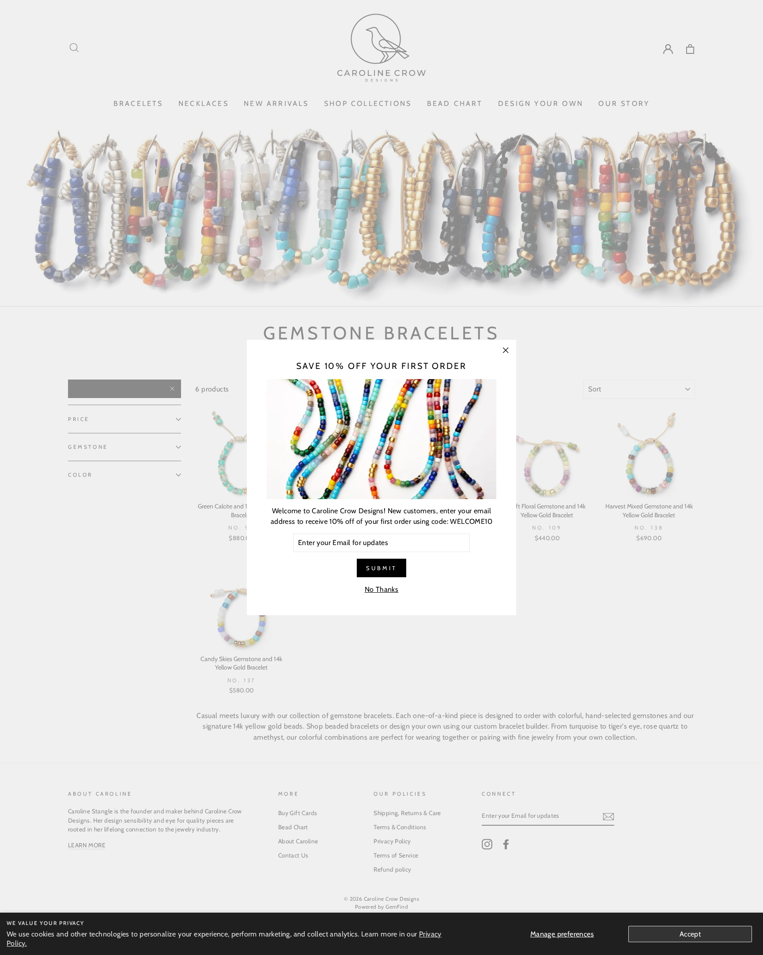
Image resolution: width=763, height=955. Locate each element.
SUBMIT (381, 567)
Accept (690, 934)
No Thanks (382, 589)
